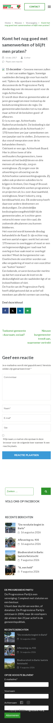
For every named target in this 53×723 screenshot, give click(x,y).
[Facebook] (21, 703)
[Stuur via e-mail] (28, 311)
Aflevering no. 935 (28, 539)
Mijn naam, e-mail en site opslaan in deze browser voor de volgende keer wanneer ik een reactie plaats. (26, 442)
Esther (27, 57)
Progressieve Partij (35, 710)
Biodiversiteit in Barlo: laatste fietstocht (30, 554)
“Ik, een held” (25, 567)
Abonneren (12, 715)
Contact (34, 6)
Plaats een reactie (14, 61)
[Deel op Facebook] (5, 311)
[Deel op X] (13, 311)
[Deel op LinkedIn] (20, 311)
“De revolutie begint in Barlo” (31, 526)
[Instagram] (28, 703)
